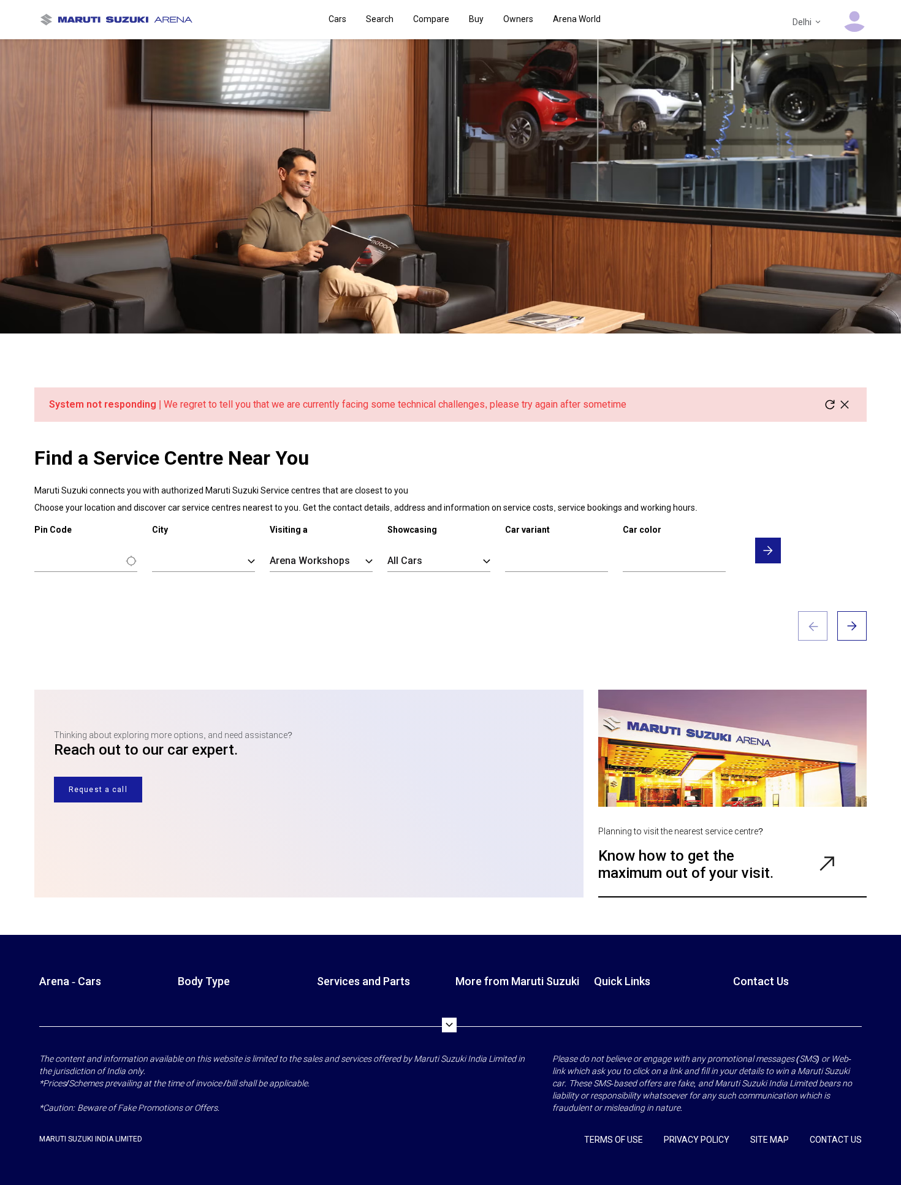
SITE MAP (769, 1140)
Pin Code (53, 530)
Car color (642, 530)
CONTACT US (836, 1140)
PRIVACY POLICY (696, 1140)
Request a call (98, 789)
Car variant (527, 530)
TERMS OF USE (613, 1140)
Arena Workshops (310, 560)
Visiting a (289, 530)
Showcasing (412, 530)
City (160, 530)
